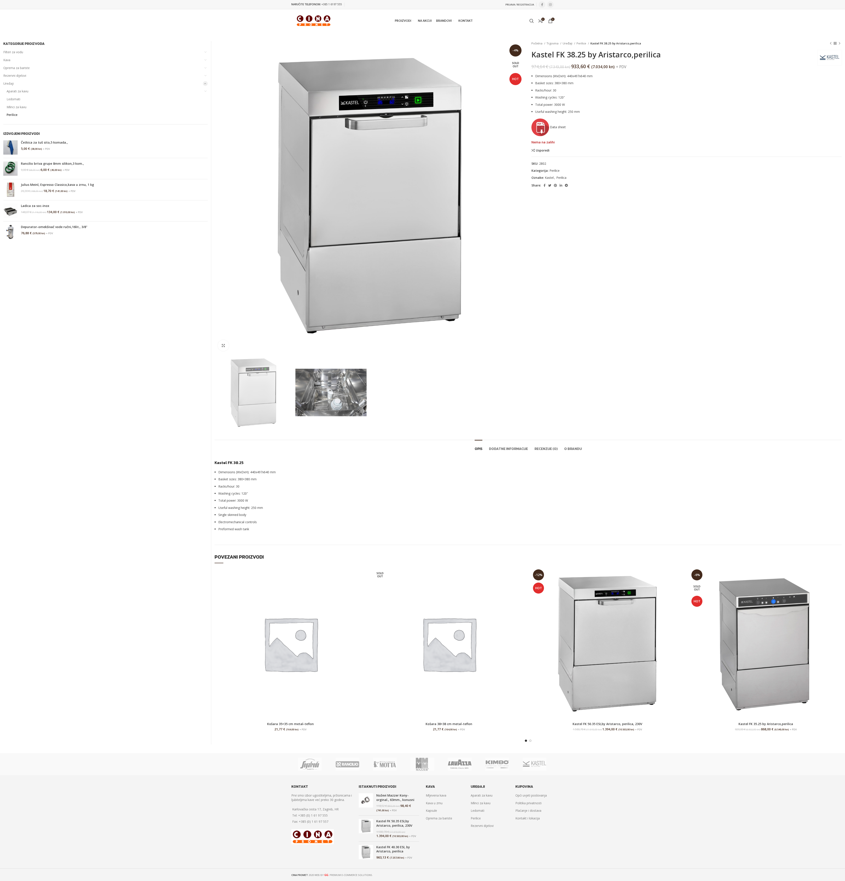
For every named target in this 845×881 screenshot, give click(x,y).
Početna (537, 43)
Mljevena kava (436, 795)
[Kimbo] (497, 764)
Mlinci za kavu (16, 107)
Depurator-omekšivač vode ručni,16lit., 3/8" (54, 227)
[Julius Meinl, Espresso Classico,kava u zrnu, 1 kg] (10, 190)
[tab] (478, 446)
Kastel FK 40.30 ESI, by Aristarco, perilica (393, 849)
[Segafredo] (310, 764)
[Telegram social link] (566, 185)
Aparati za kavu (17, 91)
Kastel (549, 177)
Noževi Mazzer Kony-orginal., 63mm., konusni (395, 797)
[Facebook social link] (542, 4)
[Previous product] (830, 43)
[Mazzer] (422, 764)
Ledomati (13, 99)
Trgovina (553, 43)
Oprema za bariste (16, 68)
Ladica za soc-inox (35, 206)
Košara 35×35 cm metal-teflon (290, 724)
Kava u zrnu (434, 803)
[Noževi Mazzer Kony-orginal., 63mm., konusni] (366, 802)
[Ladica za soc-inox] (10, 211)
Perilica (561, 177)
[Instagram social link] (550, 4)
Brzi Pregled (363, 585)
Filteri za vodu (13, 52)
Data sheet (557, 127)
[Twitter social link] (550, 185)
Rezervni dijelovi (14, 75)
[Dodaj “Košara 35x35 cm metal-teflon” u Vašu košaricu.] (363, 575)
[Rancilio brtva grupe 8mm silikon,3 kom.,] (10, 168)
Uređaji (568, 43)
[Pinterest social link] (555, 185)
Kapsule (431, 810)
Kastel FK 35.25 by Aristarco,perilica (765, 724)
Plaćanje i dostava (528, 810)
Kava (6, 60)
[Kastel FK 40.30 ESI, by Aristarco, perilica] (366, 852)
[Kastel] (534, 764)
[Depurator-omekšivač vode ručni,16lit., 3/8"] (10, 232)
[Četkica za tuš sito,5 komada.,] (10, 147)
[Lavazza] (459, 764)
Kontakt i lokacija (527, 818)
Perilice (582, 43)
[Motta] (385, 764)
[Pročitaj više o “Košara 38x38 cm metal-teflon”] (521, 575)
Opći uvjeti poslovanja (531, 795)
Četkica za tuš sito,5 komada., (44, 142)
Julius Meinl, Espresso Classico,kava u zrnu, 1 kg (57, 185)
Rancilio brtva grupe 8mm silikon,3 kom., (52, 163)
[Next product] (839, 43)
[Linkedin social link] (561, 185)
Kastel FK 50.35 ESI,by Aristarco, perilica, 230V (607, 724)
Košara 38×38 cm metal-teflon (449, 724)
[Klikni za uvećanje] (223, 345)
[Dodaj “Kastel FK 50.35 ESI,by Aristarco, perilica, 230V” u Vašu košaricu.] (679, 575)
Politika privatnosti (528, 803)
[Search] (531, 20)
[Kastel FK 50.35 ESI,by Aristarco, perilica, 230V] (366, 828)
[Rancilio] (347, 764)
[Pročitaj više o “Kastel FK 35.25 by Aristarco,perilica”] (838, 575)
